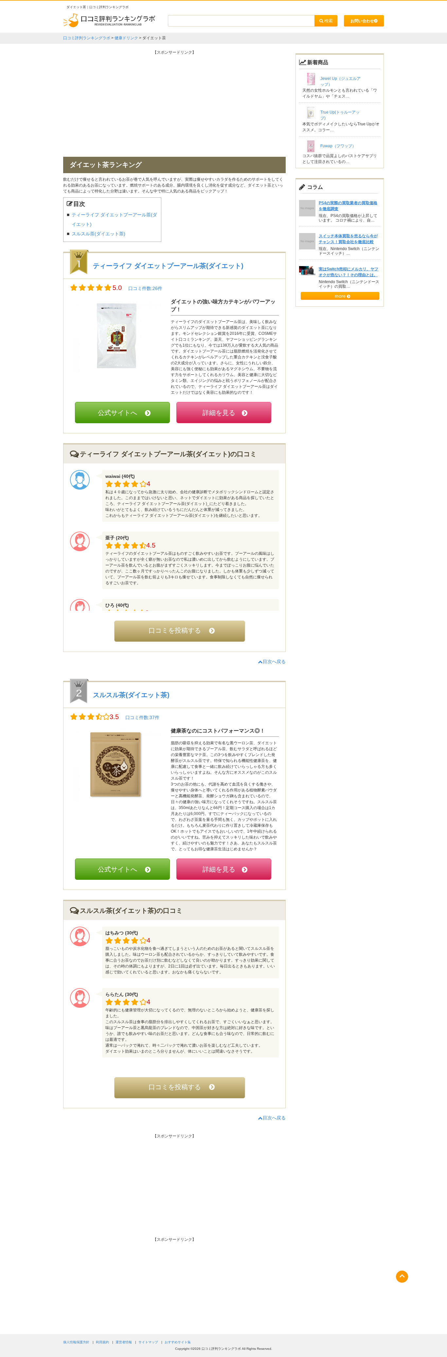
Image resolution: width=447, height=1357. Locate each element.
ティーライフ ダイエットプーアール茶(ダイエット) (168, 265)
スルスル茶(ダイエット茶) (98, 233)
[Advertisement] (174, 101)
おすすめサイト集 (178, 1342)
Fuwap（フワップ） (338, 146)
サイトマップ (148, 1342)
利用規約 (102, 1342)
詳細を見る (219, 412)
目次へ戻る (274, 661)
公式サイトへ (117, 412)
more (340, 296)
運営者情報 (124, 1342)
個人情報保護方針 (76, 1342)
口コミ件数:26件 (145, 288)
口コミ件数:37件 (142, 717)
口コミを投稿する (175, 630)
